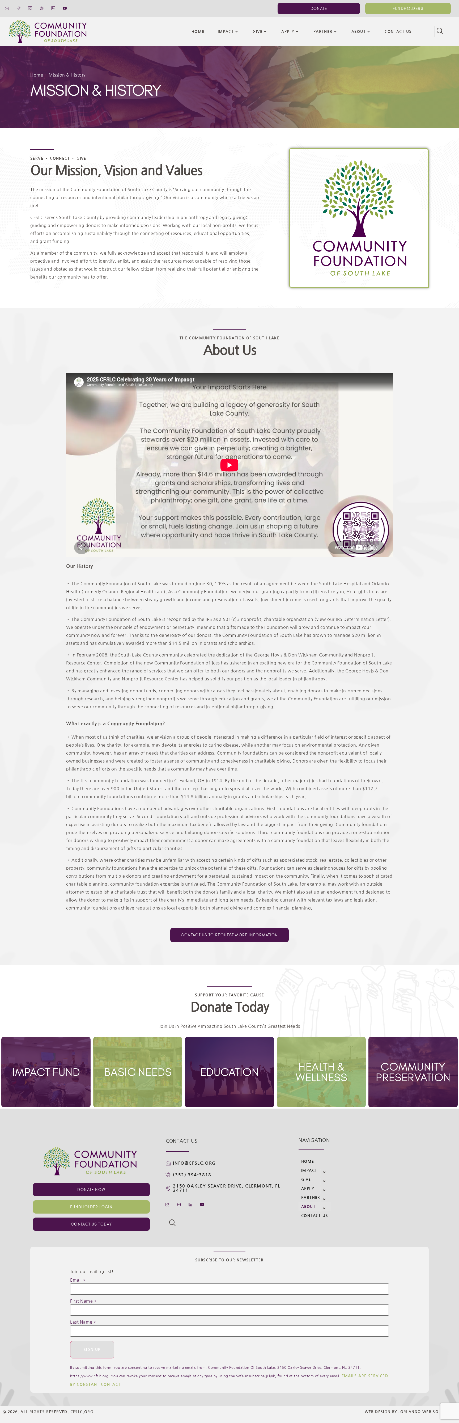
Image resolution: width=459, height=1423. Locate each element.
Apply (287, 31)
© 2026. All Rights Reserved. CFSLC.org (48, 1412)
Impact (226, 31)
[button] (439, 31)
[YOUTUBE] (65, 8)
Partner (323, 31)
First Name (83, 1301)
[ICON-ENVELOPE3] (7, 8)
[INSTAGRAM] (42, 8)
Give (257, 31)
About (358, 31)
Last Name (83, 1322)
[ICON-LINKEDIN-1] (53, 8)
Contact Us (398, 31)
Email (78, 1280)
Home (198, 31)
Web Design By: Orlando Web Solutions (410, 1412)
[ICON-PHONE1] (19, 8)
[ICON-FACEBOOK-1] (30, 8)
